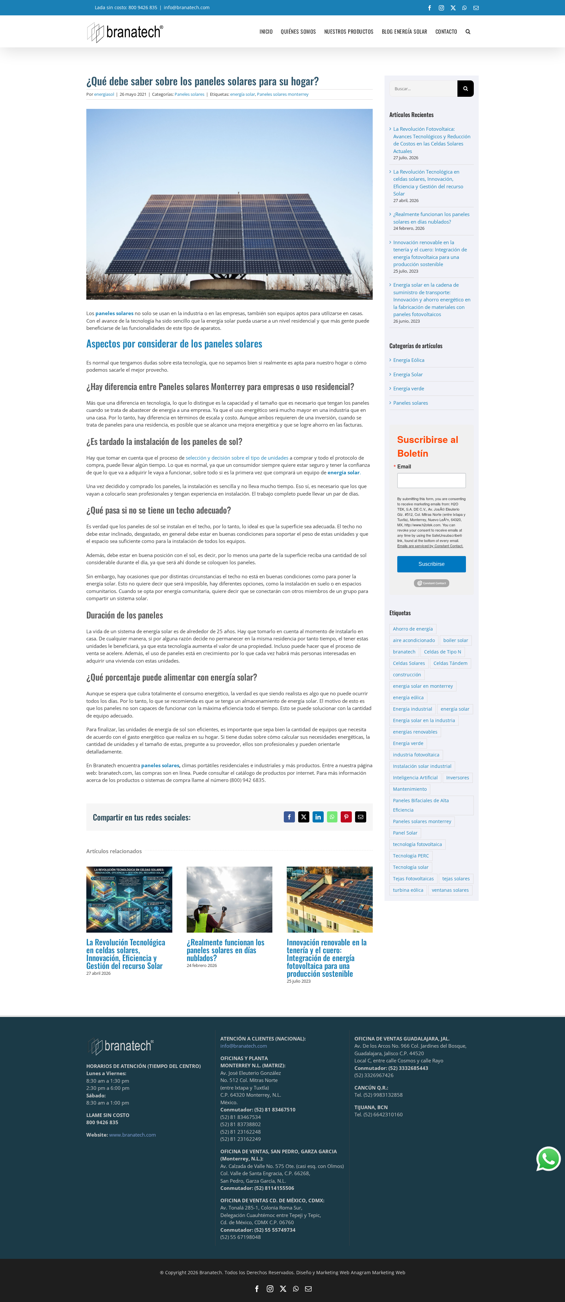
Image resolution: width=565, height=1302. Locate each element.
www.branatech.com (132, 1134)
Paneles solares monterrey (283, 94)
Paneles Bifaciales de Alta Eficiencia (421, 805)
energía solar (242, 94)
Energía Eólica (408, 360)
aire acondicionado (414, 640)
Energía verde (408, 388)
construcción (407, 675)
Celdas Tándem (451, 663)
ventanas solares (450, 890)
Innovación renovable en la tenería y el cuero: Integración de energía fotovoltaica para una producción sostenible (330, 899)
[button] (468, 31)
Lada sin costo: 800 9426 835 (126, 7)
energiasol (104, 94)
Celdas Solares (409, 663)
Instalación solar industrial (422, 766)
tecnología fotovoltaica (417, 844)
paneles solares (160, 765)
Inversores (457, 778)
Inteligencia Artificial (415, 778)
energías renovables (415, 732)
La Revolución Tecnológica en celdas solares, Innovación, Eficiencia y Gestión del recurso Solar (129, 899)
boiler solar (455, 640)
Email (404, 466)
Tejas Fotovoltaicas (413, 879)
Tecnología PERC (411, 856)
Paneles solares (189, 94)
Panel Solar (405, 833)
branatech (404, 652)
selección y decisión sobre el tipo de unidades (237, 457)
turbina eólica (408, 890)
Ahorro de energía (413, 629)
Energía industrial (412, 709)
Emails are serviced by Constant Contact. (430, 545)
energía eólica (408, 698)
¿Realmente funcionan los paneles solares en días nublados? (229, 899)
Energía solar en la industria (424, 720)
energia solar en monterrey (423, 686)
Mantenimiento (410, 789)
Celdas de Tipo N (442, 652)
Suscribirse (432, 564)
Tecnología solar (411, 867)
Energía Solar (408, 374)
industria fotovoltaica (416, 755)
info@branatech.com (187, 7)
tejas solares (456, 879)
